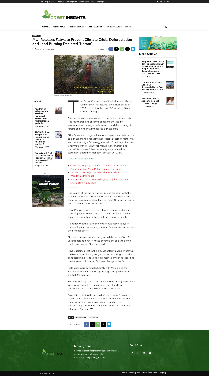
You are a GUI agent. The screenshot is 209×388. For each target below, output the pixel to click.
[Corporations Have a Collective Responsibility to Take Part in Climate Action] (170, 85)
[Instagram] (161, 1)
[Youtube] (167, 1)
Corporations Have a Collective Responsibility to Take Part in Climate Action (152, 86)
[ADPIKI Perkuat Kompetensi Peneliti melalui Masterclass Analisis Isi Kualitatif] (58, 134)
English (36, 36)
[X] (164, 1)
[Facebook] (157, 1)
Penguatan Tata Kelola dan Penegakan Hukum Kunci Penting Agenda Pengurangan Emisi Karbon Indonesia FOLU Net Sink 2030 (153, 67)
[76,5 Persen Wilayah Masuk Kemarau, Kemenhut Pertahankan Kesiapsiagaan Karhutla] (58, 110)
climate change (80, 317)
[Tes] (54, 352)
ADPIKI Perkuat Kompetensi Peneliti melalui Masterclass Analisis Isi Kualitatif (42, 138)
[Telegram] (133, 49)
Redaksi (38, 49)
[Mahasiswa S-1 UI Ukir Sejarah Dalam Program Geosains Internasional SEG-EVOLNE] (58, 154)
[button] (166, 27)
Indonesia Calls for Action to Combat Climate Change (151, 101)
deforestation (93, 317)
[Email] (127, 49)
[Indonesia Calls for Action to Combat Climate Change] (170, 101)
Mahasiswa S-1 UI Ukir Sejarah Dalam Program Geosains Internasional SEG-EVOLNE (44, 158)
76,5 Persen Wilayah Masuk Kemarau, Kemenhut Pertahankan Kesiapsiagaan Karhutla (42, 116)
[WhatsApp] (121, 49)
